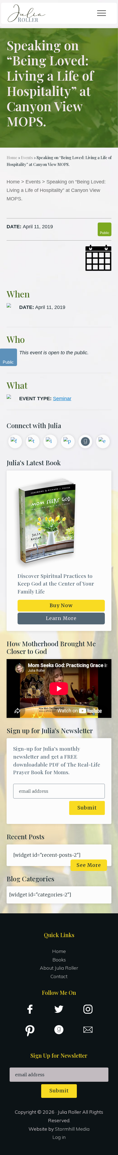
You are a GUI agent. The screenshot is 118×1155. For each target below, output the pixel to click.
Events (33, 182)
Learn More (61, 618)
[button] (101, 13)
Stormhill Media (72, 1129)
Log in (59, 1137)
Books (59, 960)
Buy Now (61, 606)
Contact (59, 976)
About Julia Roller (59, 968)
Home (13, 182)
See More (89, 865)
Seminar (62, 398)
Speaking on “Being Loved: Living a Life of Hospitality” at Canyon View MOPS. (56, 190)
